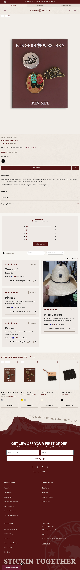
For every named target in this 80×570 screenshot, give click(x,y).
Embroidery (45, 502)
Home (3, 137)
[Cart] (73, 10)
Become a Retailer (10, 515)
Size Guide (45, 488)
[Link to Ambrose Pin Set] (30, 375)
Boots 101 (45, 493)
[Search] (11, 10)
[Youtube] (42, 467)
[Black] (62, 400)
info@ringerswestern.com (53, 530)
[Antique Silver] (2, 400)
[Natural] (42, 400)
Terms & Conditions (10, 529)
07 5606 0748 (49, 527)
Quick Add (10, 405)
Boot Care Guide (47, 497)
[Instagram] (37, 467)
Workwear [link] (40, 5)
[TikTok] (47, 467)
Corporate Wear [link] (66, 5)
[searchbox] (15, 253)
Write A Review (40, 244)
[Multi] (3, 161)
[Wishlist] (69, 10)
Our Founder (8, 506)
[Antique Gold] (22, 400)
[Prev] (73, 357)
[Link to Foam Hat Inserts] (69, 375)
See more (33, 357)
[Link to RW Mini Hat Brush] (49, 375)
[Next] (78, 357)
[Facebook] (32, 467)
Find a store (46, 543)
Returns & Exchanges (11, 543)
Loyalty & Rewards (10, 511)
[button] (75, 168)
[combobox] (36, 253)
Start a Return (8, 547)
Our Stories (8, 493)
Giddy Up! (40, 458)
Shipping (7, 538)
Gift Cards (7, 552)
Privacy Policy (8, 534)
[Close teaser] (22, 564)
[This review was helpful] (28, 280)
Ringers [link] (13, 5)
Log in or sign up (30, 147)
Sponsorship (8, 497)
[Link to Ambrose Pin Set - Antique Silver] (10, 375)
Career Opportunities (11, 502)
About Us (7, 488)
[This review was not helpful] (33, 281)
